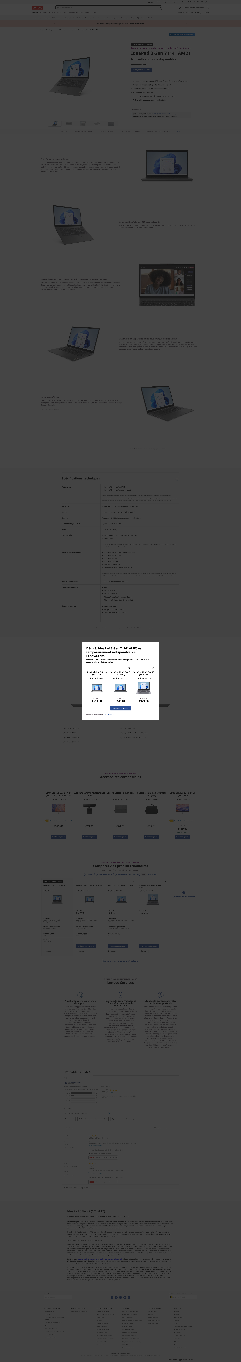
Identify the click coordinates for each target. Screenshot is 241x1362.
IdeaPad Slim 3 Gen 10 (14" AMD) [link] (143, 673)
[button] (105, 667)
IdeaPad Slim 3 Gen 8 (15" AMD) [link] (120, 673)
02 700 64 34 (109, 714)
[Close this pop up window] (156, 645)
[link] (97, 688)
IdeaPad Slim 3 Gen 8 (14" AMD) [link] (97, 673)
